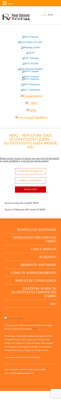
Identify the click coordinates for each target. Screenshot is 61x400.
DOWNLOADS (30, 189)
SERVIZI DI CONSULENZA (35, 280)
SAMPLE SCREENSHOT (30, 180)
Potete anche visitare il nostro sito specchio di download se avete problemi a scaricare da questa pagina (29, 159)
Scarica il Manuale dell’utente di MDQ (25, 209)
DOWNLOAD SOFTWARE (36, 230)
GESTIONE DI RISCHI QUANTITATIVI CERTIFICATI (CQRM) (33, 292)
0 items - (47, 15)
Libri (53, 304)
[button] (5, 3)
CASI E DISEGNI (43, 249)
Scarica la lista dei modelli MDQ (22, 203)
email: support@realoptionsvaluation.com (19, 373)
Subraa (34, 329)
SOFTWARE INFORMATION (30, 171)
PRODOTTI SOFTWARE (38, 265)
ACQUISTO (47, 257)
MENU (11, 4)
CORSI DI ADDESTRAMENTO (33, 273)
